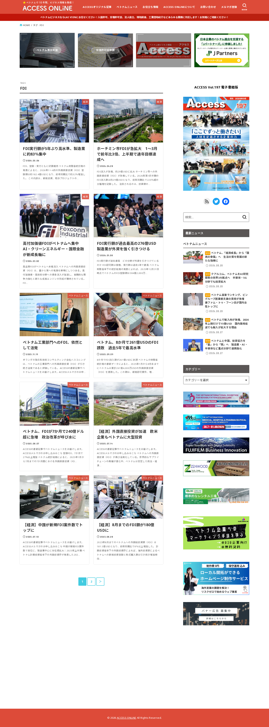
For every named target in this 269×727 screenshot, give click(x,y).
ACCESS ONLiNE (126, 718)
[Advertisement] (216, 660)
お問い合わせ (208, 7)
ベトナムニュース (127, 7)
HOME (26, 25)
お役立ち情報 (150, 7)
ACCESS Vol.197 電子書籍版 (216, 87)
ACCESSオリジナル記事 (97, 7)
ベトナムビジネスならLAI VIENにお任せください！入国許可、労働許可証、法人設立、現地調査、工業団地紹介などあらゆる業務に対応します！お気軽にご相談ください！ (134, 17)
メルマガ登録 (229, 7)
